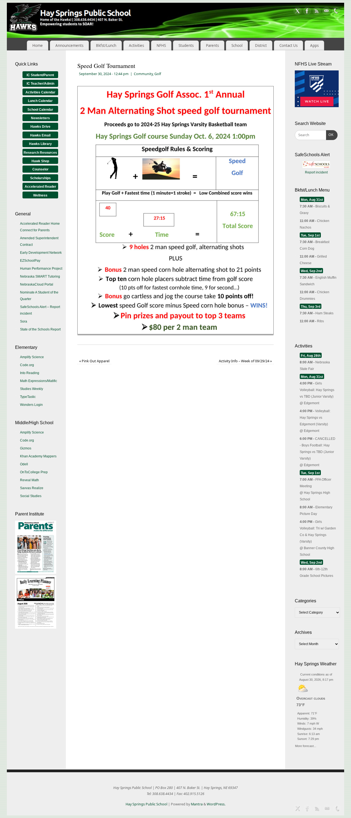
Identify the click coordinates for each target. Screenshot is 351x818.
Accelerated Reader (40, 187)
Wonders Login (31, 405)
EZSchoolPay (30, 261)
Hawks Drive (40, 127)
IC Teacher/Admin (40, 83)
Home (37, 45)
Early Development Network (41, 253)
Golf (157, 74)
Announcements (69, 45)
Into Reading (29, 373)
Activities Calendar (40, 92)
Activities (136, 45)
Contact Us (288, 45)
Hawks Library (40, 144)
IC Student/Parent (40, 75)
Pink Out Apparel (94, 361)
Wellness (40, 195)
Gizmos (25, 448)
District (261, 45)
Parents (212, 45)
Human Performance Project (41, 268)
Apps (314, 45)
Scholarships (40, 178)
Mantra (197, 804)
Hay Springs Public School (146, 804)
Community (143, 74)
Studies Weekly (31, 389)
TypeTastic (28, 397)
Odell (24, 464)
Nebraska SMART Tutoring (40, 276)
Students (186, 45)
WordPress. (216, 804)
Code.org (27, 365)
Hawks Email (40, 135)
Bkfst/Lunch (106, 45)
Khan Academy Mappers (38, 456)
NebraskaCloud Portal (36, 284)
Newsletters (40, 118)
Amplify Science (32, 357)
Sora (23, 321)
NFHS (161, 45)
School (236, 45)
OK (330, 135)
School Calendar (40, 110)
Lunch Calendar (40, 101)
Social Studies (30, 496)
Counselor (40, 169)
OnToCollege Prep (34, 472)
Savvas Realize (31, 488)
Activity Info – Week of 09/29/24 (245, 361)
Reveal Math (29, 480)
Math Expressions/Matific (38, 381)
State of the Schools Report (40, 329)
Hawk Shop (40, 161)
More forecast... (305, 745)
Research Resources (40, 153)
